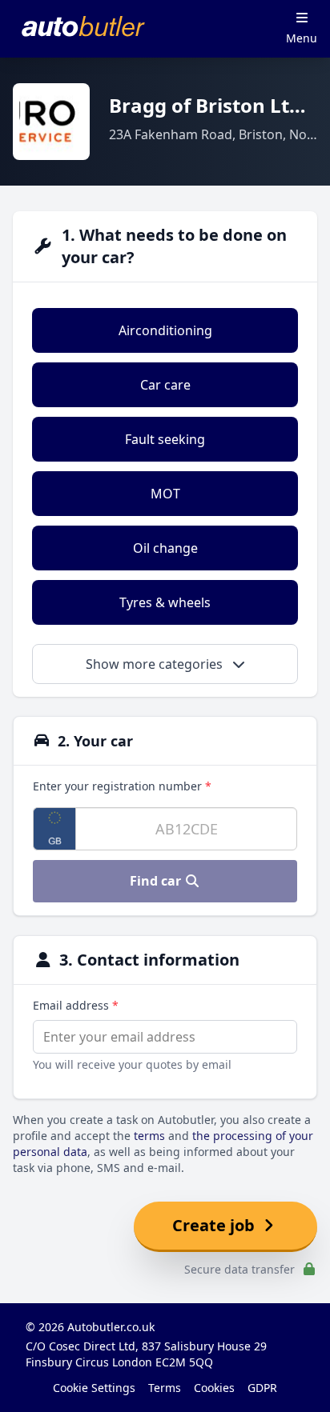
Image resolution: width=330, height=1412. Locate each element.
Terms (164, 1387)
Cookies (214, 1387)
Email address (76, 1005)
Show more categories (156, 664)
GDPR (262, 1387)
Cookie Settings (94, 1387)
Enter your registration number (122, 786)
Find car (157, 881)
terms (149, 1135)
